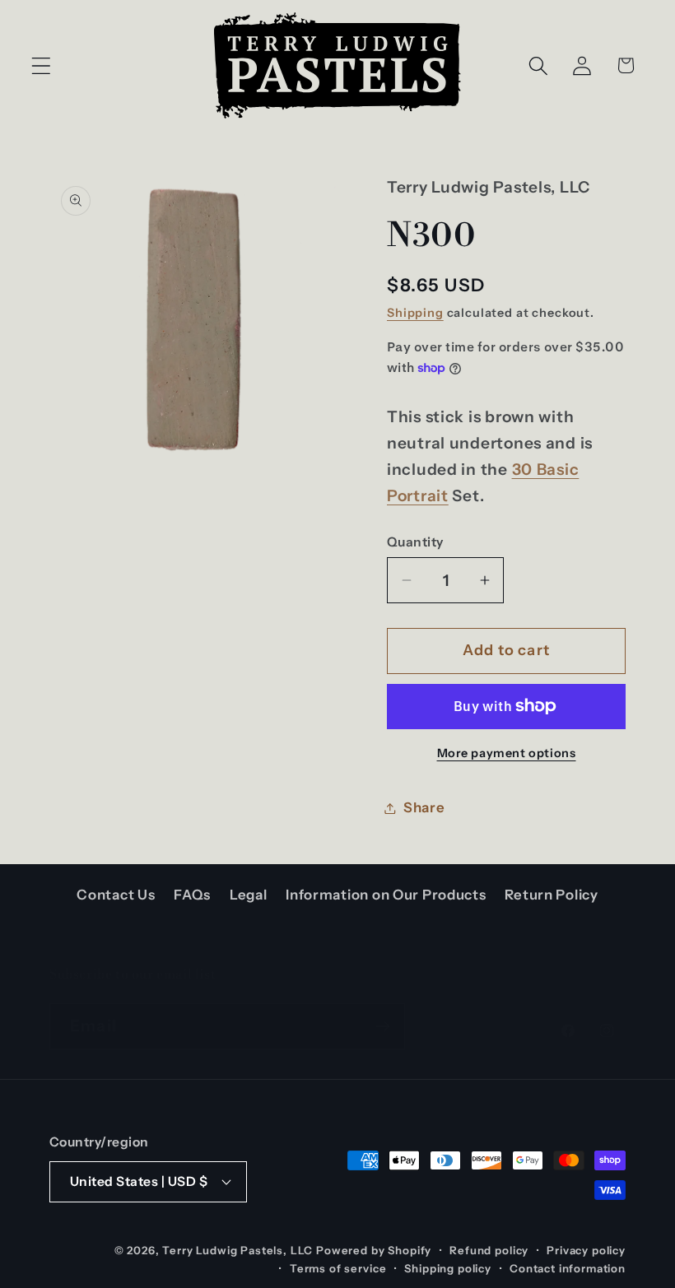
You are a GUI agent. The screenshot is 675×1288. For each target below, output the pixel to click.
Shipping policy (447, 1268)
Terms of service (338, 1268)
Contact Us (116, 894)
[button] (41, 65)
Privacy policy (586, 1250)
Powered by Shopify (373, 1250)
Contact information (568, 1268)
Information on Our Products (386, 894)
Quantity (415, 542)
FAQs (192, 894)
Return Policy (551, 894)
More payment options (506, 753)
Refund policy (488, 1250)
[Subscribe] (382, 1026)
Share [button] (424, 807)
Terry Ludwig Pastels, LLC (237, 1250)
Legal (249, 894)
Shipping (415, 312)
